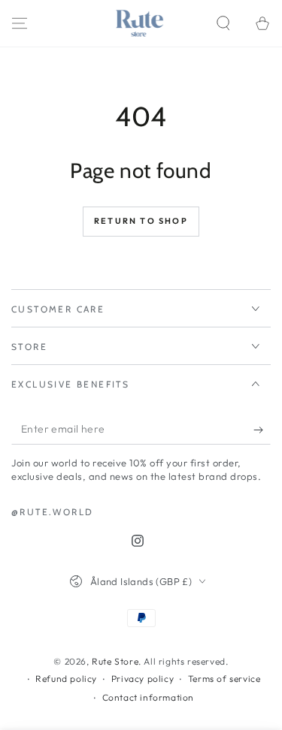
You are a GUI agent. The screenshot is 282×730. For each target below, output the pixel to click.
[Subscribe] (262, 429)
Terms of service (224, 678)
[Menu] (19, 23)
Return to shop (141, 221)
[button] (223, 23)
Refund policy (66, 678)
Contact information (148, 697)
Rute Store (115, 661)
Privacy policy (142, 678)
